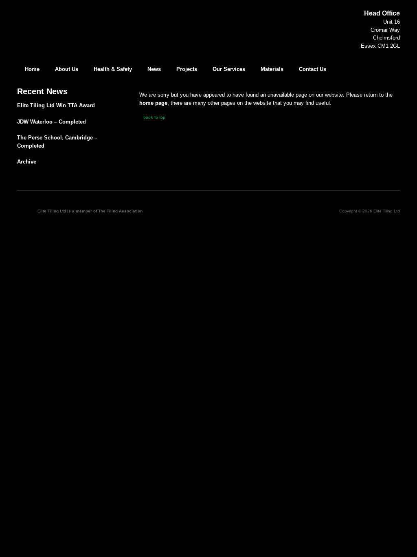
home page (153, 103)
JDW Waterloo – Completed (51, 122)
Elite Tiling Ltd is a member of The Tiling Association (90, 211)
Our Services (229, 69)
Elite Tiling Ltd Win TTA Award (56, 105)
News (154, 69)
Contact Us (312, 69)
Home (32, 69)
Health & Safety (113, 69)
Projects (186, 69)
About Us (66, 69)
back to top (154, 117)
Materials (272, 69)
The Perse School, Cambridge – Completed (57, 142)
